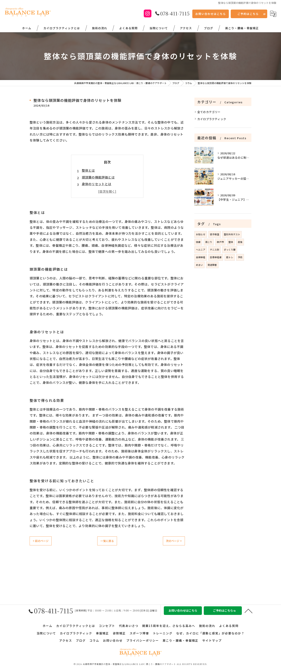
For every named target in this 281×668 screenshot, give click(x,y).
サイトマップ (212, 640)
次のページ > (174, 541)
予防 (240, 257)
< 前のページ (41, 541)
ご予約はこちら (248, 14)
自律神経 (200, 257)
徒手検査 (214, 234)
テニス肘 (214, 249)
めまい (199, 264)
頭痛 (198, 241)
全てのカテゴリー (209, 112)
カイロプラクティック (211, 119)
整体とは (88, 170)
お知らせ (200, 234)
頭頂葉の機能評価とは (98, 177)
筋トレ (229, 257)
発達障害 (212, 264)
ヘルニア (200, 249)
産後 (240, 241)
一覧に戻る (107, 541)
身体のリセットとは (96, 184)
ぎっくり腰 (230, 249)
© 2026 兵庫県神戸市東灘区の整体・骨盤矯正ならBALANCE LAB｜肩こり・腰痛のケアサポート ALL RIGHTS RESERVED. (140, 664)
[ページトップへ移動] (248, 611)
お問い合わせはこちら (210, 14)
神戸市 (220, 241)
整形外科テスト (232, 234)
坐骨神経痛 (216, 257)
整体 (230, 241)
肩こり (208, 241)
